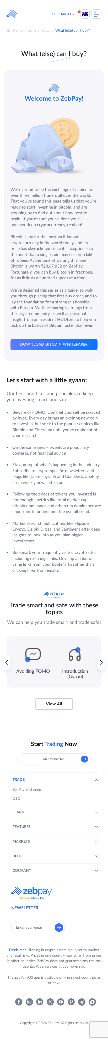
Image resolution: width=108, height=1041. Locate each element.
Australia (85, 14)
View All (54, 704)
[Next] (101, 662)
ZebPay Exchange (27, 790)
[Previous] (6, 662)
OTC (16, 798)
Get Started (62, 14)
